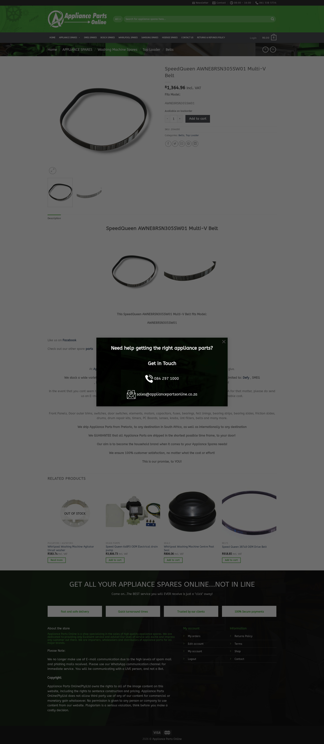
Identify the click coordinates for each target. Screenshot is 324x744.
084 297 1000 (166, 378)
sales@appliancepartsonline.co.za (167, 394)
